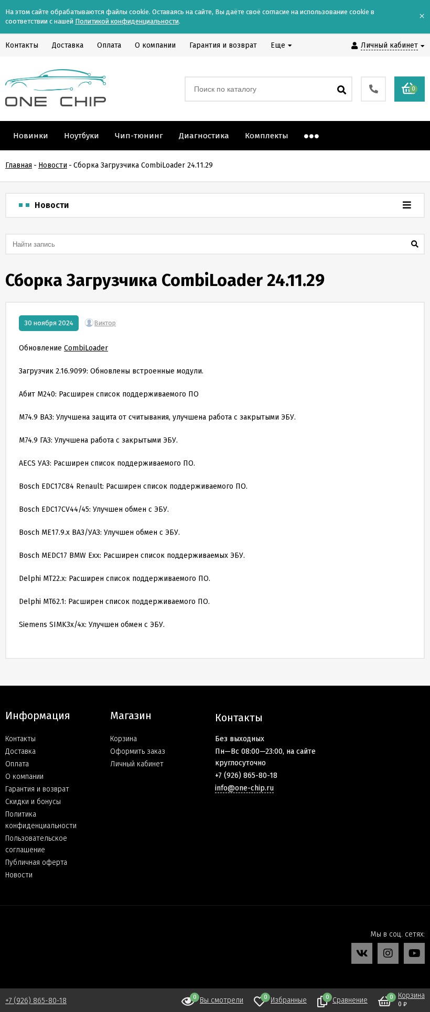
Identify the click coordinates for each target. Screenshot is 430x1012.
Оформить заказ (137, 751)
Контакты (20, 738)
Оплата (17, 764)
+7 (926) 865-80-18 (36, 1000)
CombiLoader (86, 348)
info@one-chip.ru (244, 788)
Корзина (123, 738)
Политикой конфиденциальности (127, 21)
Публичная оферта (36, 862)
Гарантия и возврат (37, 789)
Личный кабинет (137, 764)
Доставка (20, 751)
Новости (19, 875)
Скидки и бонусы (33, 801)
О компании (24, 776)
